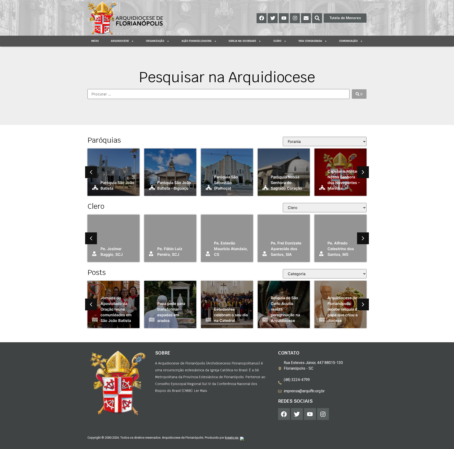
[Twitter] (273, 18)
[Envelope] (306, 18)
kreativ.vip (232, 437)
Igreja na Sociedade (242, 41)
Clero (277, 41)
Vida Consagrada (310, 41)
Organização (155, 41)
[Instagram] (295, 18)
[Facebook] (261, 18)
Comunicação (348, 41)
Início (95, 41)
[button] (91, 172)
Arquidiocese (120, 41)
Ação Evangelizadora (197, 41)
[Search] (317, 18)
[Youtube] (284, 18)
